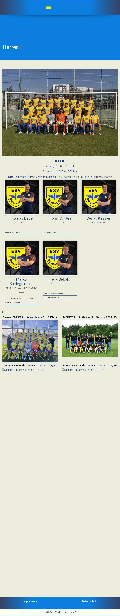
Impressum (30, 601)
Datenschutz (90, 601)
